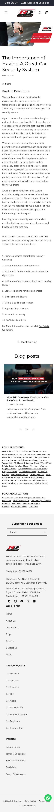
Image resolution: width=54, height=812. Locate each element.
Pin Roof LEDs (29, 503)
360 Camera (11, 471)
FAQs (8, 654)
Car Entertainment (19, 506)
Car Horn (34, 466)
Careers (10, 641)
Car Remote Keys (14, 728)
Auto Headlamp (31, 460)
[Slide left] (20, 429)
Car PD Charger (17, 463)
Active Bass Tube (29, 457)
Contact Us (11, 648)
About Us (10, 620)
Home (9, 614)
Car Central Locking (15, 480)
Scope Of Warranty (16, 774)
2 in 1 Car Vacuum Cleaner (27, 451)
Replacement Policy (16, 760)
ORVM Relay (8, 451)
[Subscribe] (43, 532)
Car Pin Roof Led (14, 707)
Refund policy (30, 801)
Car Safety (33, 506)
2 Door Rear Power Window (29, 483)
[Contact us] (48, 797)
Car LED (10, 694)
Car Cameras (7, 498)
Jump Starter (25, 454)
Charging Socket (37, 474)
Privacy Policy (13, 747)
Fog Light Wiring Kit (19, 474)
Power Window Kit (21, 500)
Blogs (8, 634)
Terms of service (28, 806)
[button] (6, 12)
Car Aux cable (16, 460)
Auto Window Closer (19, 466)
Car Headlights (21, 498)
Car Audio (35, 500)
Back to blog (29, 342)
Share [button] (8, 84)
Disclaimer (11, 767)
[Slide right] (33, 429)
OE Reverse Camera (27, 471)
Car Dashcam (15, 457)
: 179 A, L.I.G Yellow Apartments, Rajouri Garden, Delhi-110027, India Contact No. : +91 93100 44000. (25, 592)
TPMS (43, 463)
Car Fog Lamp (13, 721)
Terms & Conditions (16, 753)
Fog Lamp (29, 480)
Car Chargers (34, 498)
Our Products (13, 627)
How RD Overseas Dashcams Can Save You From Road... (28, 399)
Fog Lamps (16, 503)
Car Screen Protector (16, 714)
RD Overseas (15, 801)
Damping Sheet (32, 463)
